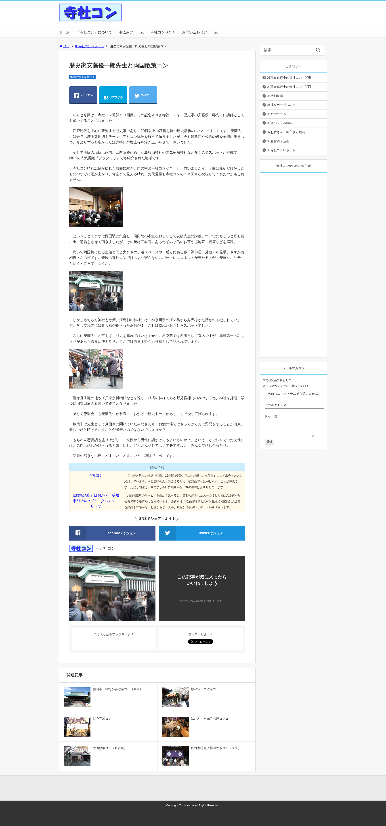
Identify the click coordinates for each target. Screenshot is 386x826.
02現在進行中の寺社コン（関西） (290, 87)
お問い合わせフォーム (200, 32)
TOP (66, 46)
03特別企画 (275, 96)
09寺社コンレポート (89, 46)
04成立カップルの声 (281, 105)
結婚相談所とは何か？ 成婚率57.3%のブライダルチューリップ (96, 500)
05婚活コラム (276, 114)
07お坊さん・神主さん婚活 (286, 132)
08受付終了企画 (278, 141)
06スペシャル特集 (279, 123)
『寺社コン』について (94, 32)
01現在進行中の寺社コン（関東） (290, 77)
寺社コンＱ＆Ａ (163, 32)
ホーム (64, 32)
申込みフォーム (131, 32)
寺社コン (96, 475)
